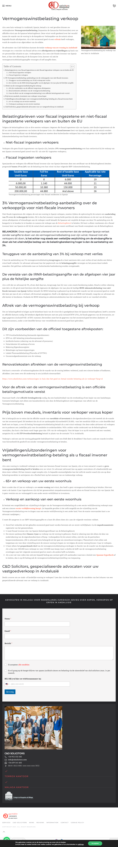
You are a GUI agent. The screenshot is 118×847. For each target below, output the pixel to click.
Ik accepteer (18, 664)
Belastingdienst (64, 223)
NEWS (31, 822)
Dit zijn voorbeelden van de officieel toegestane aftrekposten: (30, 88)
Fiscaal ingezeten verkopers (18, 75)
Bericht (8, 643)
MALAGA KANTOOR (17, 787)
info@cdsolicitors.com (17, 759)
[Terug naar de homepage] (59, 6)
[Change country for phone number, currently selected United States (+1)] (7, 684)
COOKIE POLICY (77, 822)
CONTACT (65, 822)
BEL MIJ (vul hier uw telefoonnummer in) (23, 679)
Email (8, 631)
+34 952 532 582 (15, 756)
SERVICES (6, 822)
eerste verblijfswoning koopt (28, 508)
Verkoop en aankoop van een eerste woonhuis (24, 104)
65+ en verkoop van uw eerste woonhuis (22, 101)
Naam (8, 619)
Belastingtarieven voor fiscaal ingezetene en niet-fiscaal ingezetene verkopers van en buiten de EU (39, 70)
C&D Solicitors (20, 822)
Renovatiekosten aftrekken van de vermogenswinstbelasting (29, 91)
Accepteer (95, 843)
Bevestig (10, 691)
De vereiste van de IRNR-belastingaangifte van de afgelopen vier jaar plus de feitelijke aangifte (41, 83)
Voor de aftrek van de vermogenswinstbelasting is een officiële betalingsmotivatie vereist (39, 93)
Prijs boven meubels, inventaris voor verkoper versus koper (25, 96)
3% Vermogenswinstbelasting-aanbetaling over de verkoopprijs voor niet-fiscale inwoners (36, 78)
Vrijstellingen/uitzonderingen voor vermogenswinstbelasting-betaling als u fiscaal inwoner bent (38, 99)
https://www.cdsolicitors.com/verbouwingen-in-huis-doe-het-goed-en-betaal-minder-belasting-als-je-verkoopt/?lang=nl (52, 379)
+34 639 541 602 (15, 762)
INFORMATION (52, 822)
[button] (7, 6)
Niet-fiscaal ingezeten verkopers (20, 73)
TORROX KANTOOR (16, 776)
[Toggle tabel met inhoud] (71, 67)
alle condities (23, 664)
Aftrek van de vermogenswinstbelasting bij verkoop (23, 86)
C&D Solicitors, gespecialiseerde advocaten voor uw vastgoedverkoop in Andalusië (34, 107)
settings (81, 844)
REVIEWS (40, 822)
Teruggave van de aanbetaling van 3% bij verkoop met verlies (29, 80)
